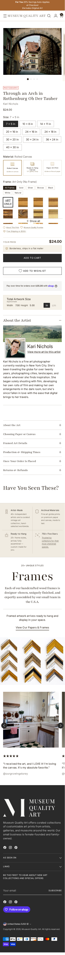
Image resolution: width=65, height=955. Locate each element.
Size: (11, 117)
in (47, 305)
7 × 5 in (10, 124)
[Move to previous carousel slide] (4, 726)
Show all (35, 221)
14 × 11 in (45, 124)
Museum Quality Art (31, 929)
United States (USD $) (18, 924)
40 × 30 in (12, 147)
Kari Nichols (10, 103)
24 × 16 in (31, 131)
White (7, 193)
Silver (30, 187)
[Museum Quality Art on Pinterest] (16, 848)
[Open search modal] (49, 15)
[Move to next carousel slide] (61, 726)
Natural (18, 193)
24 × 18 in (50, 131)
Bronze (40, 187)
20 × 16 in (12, 131)
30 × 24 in (32, 139)
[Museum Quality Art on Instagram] (11, 848)
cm (54, 305)
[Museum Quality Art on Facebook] (5, 848)
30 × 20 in (12, 139)
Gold (21, 187)
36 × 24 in (52, 139)
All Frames (10, 187)
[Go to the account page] (55, 15)
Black (50, 187)
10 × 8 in (27, 124)
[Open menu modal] (4, 15)
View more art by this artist (44, 351)
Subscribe (55, 890)
